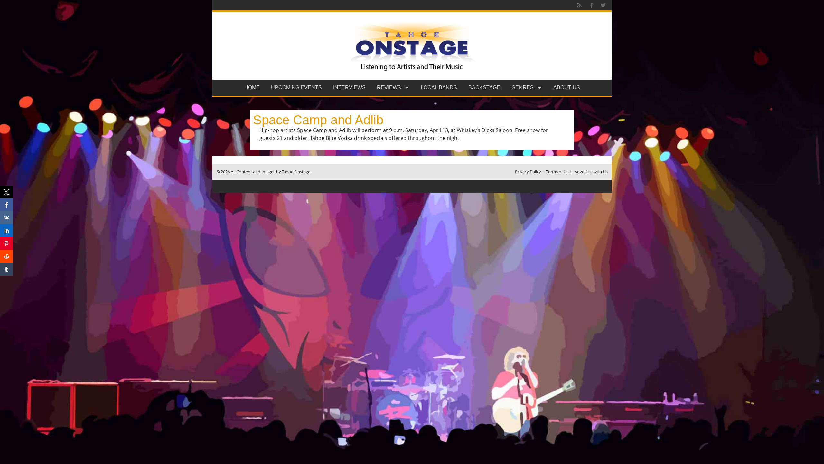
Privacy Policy (528, 172)
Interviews (349, 87)
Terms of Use (558, 172)
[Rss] (579, 5)
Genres (522, 87)
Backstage (484, 87)
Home (252, 87)
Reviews (389, 87)
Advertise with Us (591, 172)
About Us (566, 87)
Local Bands (439, 87)
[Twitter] (603, 5)
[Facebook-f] (591, 5)
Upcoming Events (296, 87)
